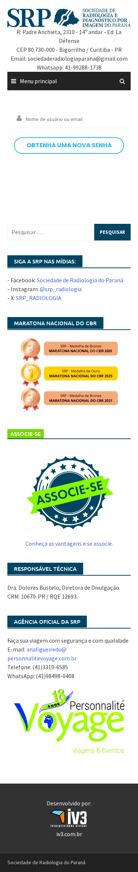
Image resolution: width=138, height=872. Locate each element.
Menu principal (38, 81)
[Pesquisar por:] (69, 232)
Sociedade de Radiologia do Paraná (80, 280)
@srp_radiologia (61, 289)
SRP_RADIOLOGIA (38, 298)
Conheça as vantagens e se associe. (69, 543)
